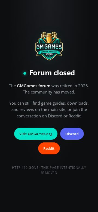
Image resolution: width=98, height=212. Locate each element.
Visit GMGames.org (35, 133)
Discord (72, 133)
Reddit (48, 148)
